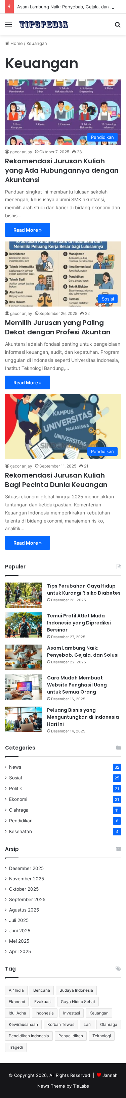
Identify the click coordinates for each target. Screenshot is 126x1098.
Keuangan (99, 1012)
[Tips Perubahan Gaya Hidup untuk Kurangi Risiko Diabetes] (23, 595)
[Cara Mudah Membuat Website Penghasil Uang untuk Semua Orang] (23, 687)
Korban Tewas (60, 1024)
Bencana (41, 990)
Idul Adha (17, 1012)
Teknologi (101, 1035)
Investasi (71, 1012)
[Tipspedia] (44, 24)
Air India (16, 990)
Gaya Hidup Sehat (78, 1001)
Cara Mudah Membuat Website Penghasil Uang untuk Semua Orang (77, 684)
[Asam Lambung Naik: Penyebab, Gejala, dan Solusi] (23, 657)
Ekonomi (18, 799)
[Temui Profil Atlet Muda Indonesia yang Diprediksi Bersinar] (23, 625)
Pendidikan (21, 820)
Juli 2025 (19, 920)
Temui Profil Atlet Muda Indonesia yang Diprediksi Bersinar (79, 622)
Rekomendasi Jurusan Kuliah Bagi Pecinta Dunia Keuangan (56, 480)
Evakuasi (42, 1001)
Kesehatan (20, 831)
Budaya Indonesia (76, 990)
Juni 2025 (19, 930)
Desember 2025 (26, 868)
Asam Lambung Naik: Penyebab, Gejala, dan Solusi (70, 6)
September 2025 (27, 899)
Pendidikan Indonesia (29, 1035)
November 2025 (26, 878)
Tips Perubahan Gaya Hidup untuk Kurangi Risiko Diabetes (84, 589)
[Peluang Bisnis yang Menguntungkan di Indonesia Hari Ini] (23, 719)
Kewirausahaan (23, 1024)
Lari (87, 1024)
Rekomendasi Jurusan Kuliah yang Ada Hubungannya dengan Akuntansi (62, 170)
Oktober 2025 (24, 889)
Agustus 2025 (24, 910)
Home (16, 43)
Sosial (15, 777)
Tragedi (16, 1047)
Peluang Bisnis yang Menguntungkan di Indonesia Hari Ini (83, 717)
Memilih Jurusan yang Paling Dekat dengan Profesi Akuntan (58, 327)
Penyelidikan (70, 1035)
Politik (15, 788)
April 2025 (20, 951)
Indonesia (45, 1012)
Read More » (27, 230)
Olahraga (19, 810)
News (15, 767)
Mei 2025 (19, 941)
